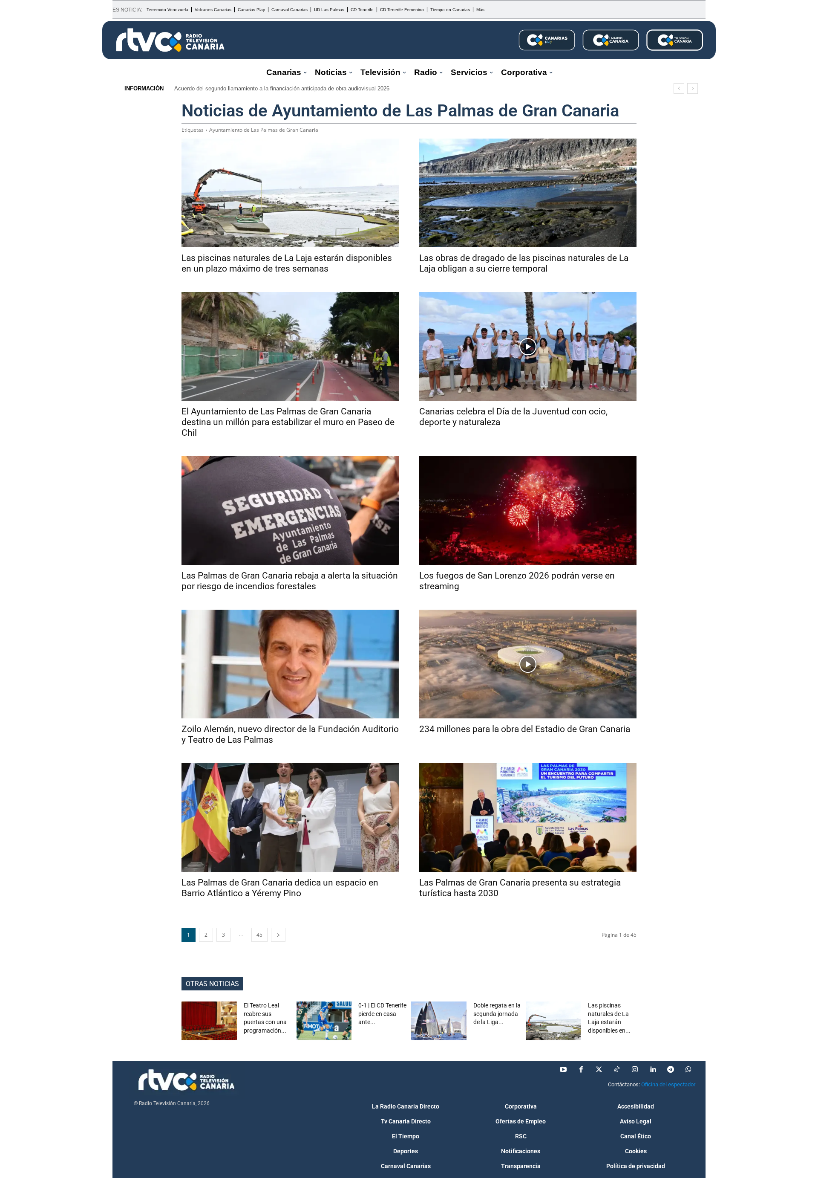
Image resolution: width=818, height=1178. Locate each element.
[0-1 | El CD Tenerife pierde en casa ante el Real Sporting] (324, 1020)
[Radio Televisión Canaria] (170, 40)
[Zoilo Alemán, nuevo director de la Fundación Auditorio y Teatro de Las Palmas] (290, 664)
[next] (692, 88)
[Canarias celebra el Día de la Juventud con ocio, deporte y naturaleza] (528, 346)
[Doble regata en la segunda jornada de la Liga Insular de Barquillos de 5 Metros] (439, 1020)
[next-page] (278, 935)
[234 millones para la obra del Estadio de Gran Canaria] (528, 664)
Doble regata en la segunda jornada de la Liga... (497, 1013)
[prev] (679, 88)
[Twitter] (599, 1070)
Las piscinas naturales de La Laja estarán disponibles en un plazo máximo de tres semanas (286, 263)
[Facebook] (581, 1070)
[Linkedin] (653, 1070)
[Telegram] (670, 1070)
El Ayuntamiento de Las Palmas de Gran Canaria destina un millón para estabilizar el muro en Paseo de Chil (288, 422)
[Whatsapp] (688, 1070)
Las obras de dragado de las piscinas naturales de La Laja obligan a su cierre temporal (523, 263)
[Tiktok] (617, 1070)
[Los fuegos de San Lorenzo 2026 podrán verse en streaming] (528, 510)
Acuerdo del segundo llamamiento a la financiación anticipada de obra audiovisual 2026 (281, 88)
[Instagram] (635, 1070)
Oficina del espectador (668, 1084)
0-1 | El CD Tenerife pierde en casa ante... (382, 1013)
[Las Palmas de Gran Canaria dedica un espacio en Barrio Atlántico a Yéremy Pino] (290, 817)
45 (259, 934)
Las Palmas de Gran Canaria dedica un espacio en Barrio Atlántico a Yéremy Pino (279, 887)
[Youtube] (563, 1070)
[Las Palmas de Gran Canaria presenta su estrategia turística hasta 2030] (528, 817)
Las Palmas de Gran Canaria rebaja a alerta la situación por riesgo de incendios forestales (289, 580)
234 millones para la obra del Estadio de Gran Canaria (524, 729)
